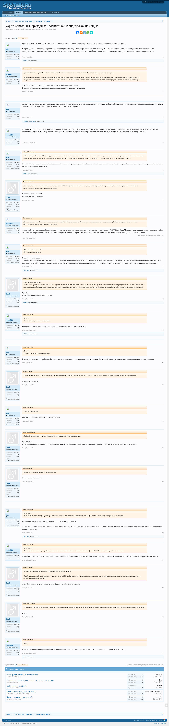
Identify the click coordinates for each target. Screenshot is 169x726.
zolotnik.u (26, 60)
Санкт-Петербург (15, 168)
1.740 (17, 81)
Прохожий (26, 270)
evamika (9, 74)
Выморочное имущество (17, 686)
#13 (163, 421)
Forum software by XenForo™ (20, 723)
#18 (163, 588)
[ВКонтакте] (77, 32)
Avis (47, 29)
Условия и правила (160, 723)
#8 (163, 266)
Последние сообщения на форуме (35, 12)
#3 (163, 117)
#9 (163, 299)
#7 (163, 238)
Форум (18, 12)
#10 (163, 330)
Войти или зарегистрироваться (153, 2)
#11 (163, 362)
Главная (9, 12)
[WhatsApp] (87, 32)
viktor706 (25, 121)
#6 (163, 200)
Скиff (8, 197)
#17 (163, 560)
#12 (163, 385)
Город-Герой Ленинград (13, 210)
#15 (163, 481)
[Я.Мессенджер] (91, 32)
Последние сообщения (12, 15)
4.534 (17, 164)
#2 (163, 91)
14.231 (17, 204)
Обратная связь (139, 720)
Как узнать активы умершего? (19, 697)
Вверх (160, 720)
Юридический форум (22, 29)
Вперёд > (24, 38)
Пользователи (54, 12)
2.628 (17, 56)
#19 (163, 617)
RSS (164, 720)
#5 (163, 170)
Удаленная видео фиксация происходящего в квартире (30, 680)
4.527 (17, 142)
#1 (163, 57)
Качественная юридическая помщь (21, 691)
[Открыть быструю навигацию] (162, 21)
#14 (163, 448)
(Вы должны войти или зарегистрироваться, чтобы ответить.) (145, 665)
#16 (163, 532)
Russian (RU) (8, 720)
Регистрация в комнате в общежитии (22, 675)
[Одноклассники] (81, 32)
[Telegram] (84, 32)
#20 (163, 653)
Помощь (148, 720)
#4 (163, 142)
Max (7, 157)
